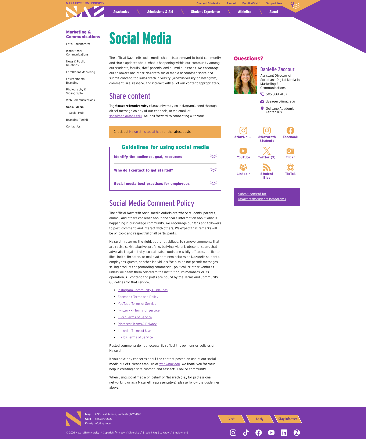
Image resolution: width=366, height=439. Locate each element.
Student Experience (205, 12)
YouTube (243, 157)
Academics (121, 12)
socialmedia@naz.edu (125, 116)
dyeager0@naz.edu (280, 101)
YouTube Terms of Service (137, 303)
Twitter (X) (267, 157)
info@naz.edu (103, 423)
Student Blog (266, 175)
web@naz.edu (169, 364)
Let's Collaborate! (78, 44)
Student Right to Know (156, 432)
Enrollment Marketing (80, 72)
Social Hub (76, 112)
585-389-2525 (103, 418)
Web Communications (80, 100)
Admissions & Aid (160, 12)
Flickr (290, 157)
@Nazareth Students (267, 139)
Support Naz (274, 3)
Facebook (290, 137)
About (273, 12)
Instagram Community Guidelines (143, 290)
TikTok (290, 174)
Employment (180, 432)
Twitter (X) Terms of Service (139, 310)
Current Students (208, 3)
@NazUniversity (243, 137)
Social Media (75, 107)
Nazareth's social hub (145, 131)
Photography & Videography (76, 91)
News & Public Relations (75, 63)
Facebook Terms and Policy (138, 297)
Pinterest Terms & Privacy (137, 324)
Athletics (244, 12)
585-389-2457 (276, 94)
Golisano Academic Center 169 (280, 110)
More (295, 5)
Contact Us (73, 126)
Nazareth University (85, 9)
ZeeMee (297, 432)
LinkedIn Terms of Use (134, 330)
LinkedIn (243, 174)
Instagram (233, 432)
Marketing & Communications (83, 34)
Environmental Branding (76, 80)
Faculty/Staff (250, 3)
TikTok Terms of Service (135, 337)
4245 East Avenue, (118, 414)
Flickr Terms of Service (135, 317)
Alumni (231, 3)
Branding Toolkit (77, 119)
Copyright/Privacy (114, 432)
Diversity (133, 432)
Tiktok (246, 432)
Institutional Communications (77, 52)
